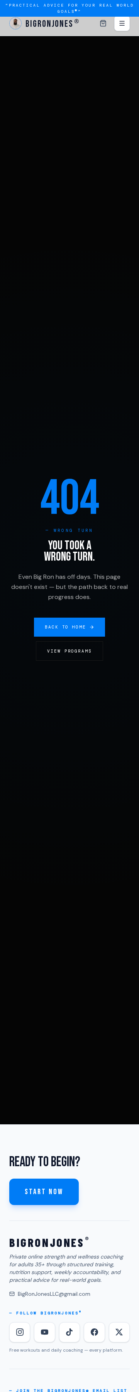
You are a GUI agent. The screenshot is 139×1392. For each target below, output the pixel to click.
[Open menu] (122, 23)
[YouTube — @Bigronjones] (44, 1332)
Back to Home (65, 627)
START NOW (44, 1191)
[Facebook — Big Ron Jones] (94, 1332)
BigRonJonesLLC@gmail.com (54, 1293)
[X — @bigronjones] (119, 1332)
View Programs (69, 651)
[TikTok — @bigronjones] (69, 1332)
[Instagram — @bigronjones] (19, 1332)
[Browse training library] (103, 23)
